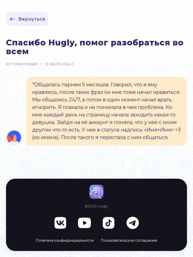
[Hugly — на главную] (96, 192)
